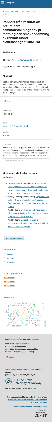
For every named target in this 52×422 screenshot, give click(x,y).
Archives (14, 11)
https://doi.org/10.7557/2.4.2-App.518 (24, 60)
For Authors (9, 258)
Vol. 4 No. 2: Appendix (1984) (34, 11)
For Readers (9, 254)
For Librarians (9, 262)
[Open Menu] (2, 2)
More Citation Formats (14, 161)
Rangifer (10, 3)
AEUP (33, 388)
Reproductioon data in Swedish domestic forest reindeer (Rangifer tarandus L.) (28, 199)
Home (5, 11)
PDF (8, 101)
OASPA (24, 388)
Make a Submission (14, 238)
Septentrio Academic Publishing (18, 369)
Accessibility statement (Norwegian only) (30, 407)
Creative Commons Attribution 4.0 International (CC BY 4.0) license (27, 401)
